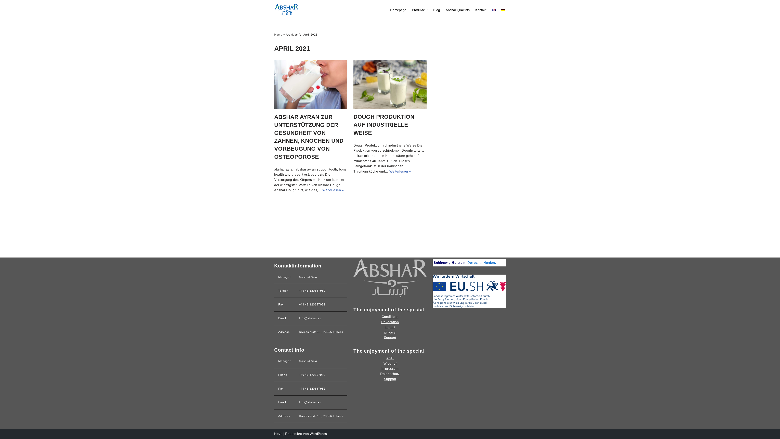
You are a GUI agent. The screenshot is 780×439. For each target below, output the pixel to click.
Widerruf (390, 363)
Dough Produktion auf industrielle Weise (383, 125)
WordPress (318, 434)
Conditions (390, 316)
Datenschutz (390, 374)
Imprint (390, 327)
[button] (427, 10)
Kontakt (480, 10)
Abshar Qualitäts (458, 10)
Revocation (390, 322)
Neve (278, 434)
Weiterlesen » (333, 190)
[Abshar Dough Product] (286, 10)
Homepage (398, 10)
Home (278, 34)
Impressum (389, 368)
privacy (389, 332)
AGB (390, 358)
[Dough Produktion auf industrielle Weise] (390, 84)
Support (390, 337)
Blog (436, 10)
